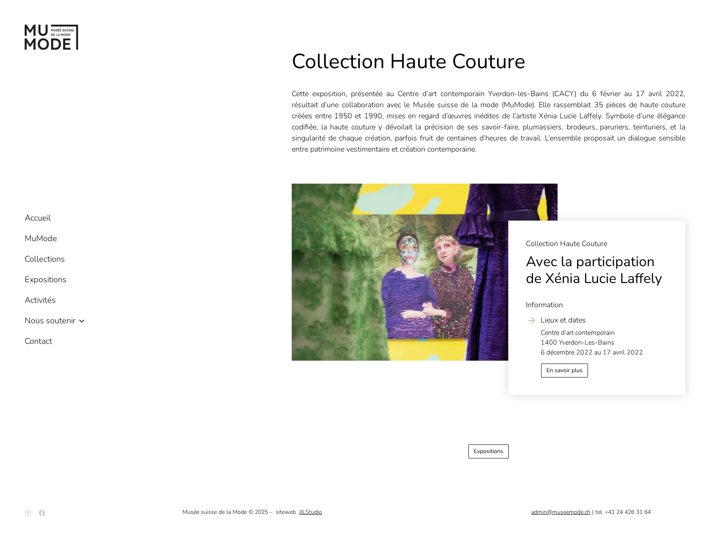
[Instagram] (28, 513)
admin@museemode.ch (560, 512)
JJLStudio (310, 512)
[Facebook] (42, 513)
